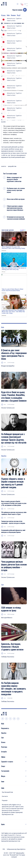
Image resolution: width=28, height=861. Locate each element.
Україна (3, 456)
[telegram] (2, 718)
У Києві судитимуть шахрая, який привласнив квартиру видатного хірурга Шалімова (15, 208)
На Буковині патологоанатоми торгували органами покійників (16, 218)
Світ (2, 584)
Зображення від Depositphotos (16, 849)
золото (3, 166)
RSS (4, 849)
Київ (2, 327)
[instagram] (14, 718)
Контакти (5, 796)
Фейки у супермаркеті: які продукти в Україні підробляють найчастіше (14, 179)
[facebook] (6, 718)
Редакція (4, 800)
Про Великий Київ (7, 792)
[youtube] (18, 718)
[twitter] (10, 718)
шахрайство (12, 166)
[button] (15, 723)
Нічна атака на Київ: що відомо (16, 199)
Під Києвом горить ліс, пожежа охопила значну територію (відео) (16, 190)
